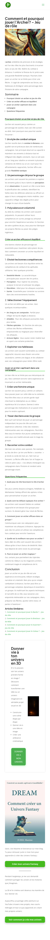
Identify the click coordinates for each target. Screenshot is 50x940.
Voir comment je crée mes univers (25, 919)
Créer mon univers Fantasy (25, 864)
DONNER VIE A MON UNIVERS (18, 756)
